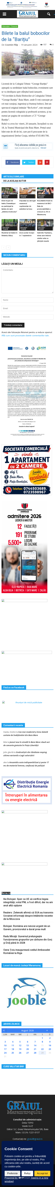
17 (5, 1049)
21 (35, 1049)
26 (20, 1052)
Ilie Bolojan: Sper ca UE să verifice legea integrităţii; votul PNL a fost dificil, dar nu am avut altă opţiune (28, 902)
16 (50, 1045)
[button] (50, 14)
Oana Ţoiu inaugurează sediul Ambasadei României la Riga (26, 951)
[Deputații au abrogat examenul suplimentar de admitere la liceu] (27, 192)
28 (35, 1052)
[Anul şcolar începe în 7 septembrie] (27, 224)
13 (27, 1045)
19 (20, 1049)
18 (12, 1049)
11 (12, 1045)
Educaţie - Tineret (9, 26)
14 (35, 1045)
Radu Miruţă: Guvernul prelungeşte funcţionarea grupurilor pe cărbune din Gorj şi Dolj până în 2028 (27, 939)
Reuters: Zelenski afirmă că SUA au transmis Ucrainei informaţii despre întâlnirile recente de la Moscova (28, 915)
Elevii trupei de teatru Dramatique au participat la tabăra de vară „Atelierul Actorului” (9, 206)
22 (42, 1049)
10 (5, 1045)
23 (50, 1049)
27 (27, 1052)
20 (27, 1049)
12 (20, 1045)
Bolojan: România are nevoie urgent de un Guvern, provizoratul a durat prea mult (26, 928)
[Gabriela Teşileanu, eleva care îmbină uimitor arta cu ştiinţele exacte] (45, 224)
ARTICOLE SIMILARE (13, 176)
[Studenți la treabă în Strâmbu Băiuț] (10, 224)
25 (12, 1052)
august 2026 (27, 1030)
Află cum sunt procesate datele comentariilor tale (25, 335)
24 (5, 1052)
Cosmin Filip (11, 44)
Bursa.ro (6, 893)
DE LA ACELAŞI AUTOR (14, 181)
